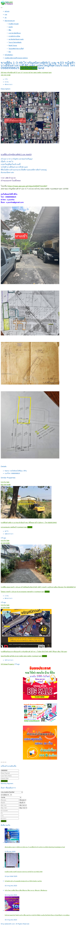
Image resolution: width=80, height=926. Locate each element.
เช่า (6, 17)
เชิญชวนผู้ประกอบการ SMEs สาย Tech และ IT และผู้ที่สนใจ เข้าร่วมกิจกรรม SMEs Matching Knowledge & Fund (35, 847)
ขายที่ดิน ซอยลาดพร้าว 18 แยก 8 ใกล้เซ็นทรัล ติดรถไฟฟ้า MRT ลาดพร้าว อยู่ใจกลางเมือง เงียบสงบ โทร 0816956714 (38, 587)
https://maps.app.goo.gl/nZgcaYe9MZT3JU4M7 (27, 186)
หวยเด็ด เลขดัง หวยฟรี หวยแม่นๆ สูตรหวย (16, 58)
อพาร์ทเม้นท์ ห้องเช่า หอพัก (16, 39)
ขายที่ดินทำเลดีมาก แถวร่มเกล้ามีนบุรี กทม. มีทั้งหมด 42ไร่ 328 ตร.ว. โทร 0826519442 (29, 522)
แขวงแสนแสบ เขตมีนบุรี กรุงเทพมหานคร (14, 527)
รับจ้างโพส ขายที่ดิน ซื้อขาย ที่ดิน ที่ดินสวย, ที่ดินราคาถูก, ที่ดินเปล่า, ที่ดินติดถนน (26, 890)
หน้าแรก (7, 11)
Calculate (4, 781)
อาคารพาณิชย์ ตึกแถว (15, 33)
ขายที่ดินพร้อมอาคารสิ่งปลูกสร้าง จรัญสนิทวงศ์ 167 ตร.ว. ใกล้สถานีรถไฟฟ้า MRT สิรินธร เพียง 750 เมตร (34, 651)
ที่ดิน (10, 30)
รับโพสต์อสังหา (9, 55)
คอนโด (11, 27)
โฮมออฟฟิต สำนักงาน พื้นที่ (16, 48)
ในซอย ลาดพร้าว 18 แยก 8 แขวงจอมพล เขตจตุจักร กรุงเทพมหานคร (22, 592)
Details (30, 527)
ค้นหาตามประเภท (10, 21)
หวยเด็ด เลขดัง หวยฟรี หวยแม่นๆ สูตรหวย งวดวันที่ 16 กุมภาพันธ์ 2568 (23, 871)
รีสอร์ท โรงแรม (13, 45)
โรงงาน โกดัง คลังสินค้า (15, 42)
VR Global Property (7, 664)
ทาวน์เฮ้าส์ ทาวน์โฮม (14, 36)
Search (4, 821)
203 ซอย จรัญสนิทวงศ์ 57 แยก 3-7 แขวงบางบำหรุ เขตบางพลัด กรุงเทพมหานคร (26, 72)
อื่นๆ (10, 52)
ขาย (6, 14)
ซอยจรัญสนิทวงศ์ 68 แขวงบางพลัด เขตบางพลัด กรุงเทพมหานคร (21, 656)
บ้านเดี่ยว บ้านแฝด (14, 24)
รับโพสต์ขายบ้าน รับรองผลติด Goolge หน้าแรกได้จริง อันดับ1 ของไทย (23, 881)
